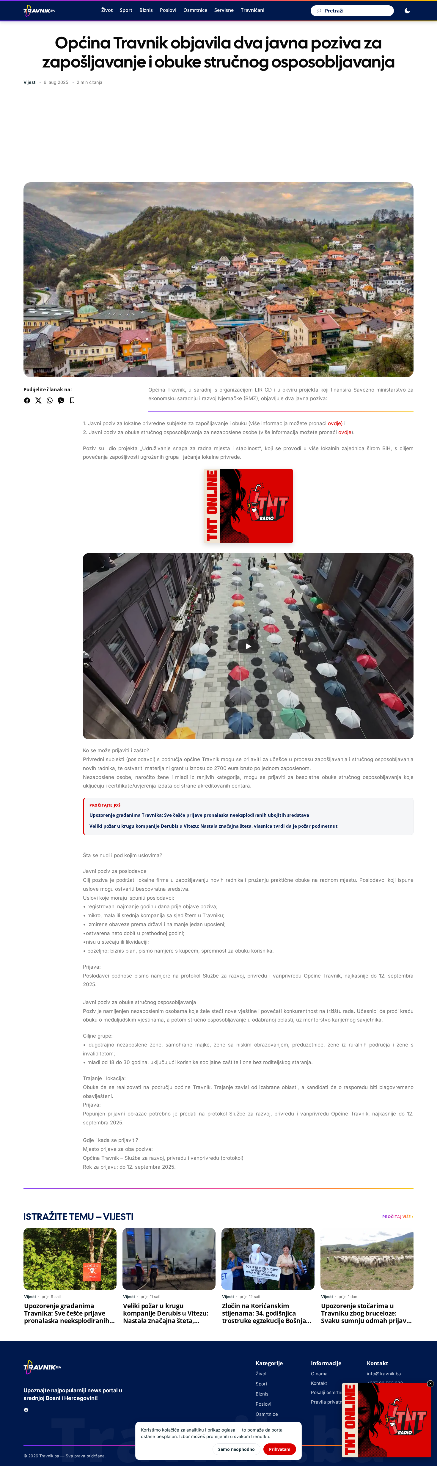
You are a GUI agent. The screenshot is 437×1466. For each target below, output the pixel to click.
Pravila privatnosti (330, 1402)
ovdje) (335, 423)
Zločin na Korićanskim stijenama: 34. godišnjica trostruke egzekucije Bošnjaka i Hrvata (268, 1317)
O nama (319, 1374)
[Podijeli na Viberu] (61, 400)
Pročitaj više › (398, 1216)
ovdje (344, 432)
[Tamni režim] (407, 10)
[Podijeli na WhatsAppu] (49, 400)
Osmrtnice (195, 10)
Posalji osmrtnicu (329, 1392)
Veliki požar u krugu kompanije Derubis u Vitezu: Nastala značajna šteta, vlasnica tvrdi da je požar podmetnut (213, 826)
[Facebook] (26, 1409)
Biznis (146, 10)
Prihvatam (279, 1449)
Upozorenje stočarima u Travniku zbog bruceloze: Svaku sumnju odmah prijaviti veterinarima (366, 1317)
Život (107, 10)
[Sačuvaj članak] (72, 400)
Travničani (252, 10)
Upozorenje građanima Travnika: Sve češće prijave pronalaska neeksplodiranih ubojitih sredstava (199, 815)
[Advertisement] (218, 134)
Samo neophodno (236, 1449)
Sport (126, 10)
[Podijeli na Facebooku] (27, 400)
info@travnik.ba (384, 1374)
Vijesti (30, 82)
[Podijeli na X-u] (38, 400)
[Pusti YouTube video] (248, 646)
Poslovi (168, 10)
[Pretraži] (318, 10)
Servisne (224, 10)
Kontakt (319, 1383)
